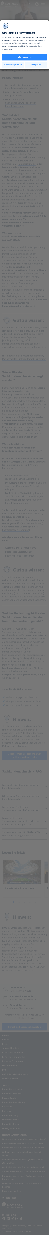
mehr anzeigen (7, 50)
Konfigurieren (36, 64)
